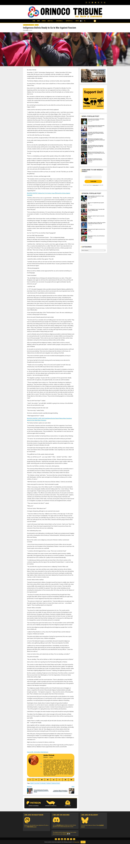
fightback (49, 783)
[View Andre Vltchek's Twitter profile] (41, 764)
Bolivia (32, 783)
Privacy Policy (76, 842)
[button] (85, 20)
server (60, 825)
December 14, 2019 (28, 30)
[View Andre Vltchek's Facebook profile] (41, 767)
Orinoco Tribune (66, 832)
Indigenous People (56, 783)
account (31, 826)
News (38, 20)
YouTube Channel (92, 21)
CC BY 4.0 (65, 834)
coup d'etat (36, 783)
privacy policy (95, 185)
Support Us (69, 20)
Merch (77, 20)
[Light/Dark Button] (81, 21)
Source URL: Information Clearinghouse (37, 752)
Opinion (44, 20)
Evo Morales (43, 783)
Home (34, 20)
